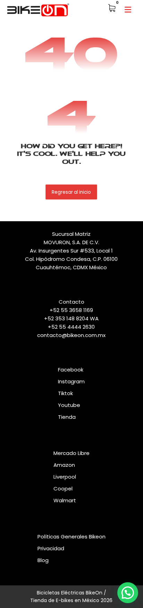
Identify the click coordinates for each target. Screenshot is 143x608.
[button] (128, 10)
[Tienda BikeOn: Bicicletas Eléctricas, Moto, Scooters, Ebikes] (38, 9)
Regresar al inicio (71, 192)
